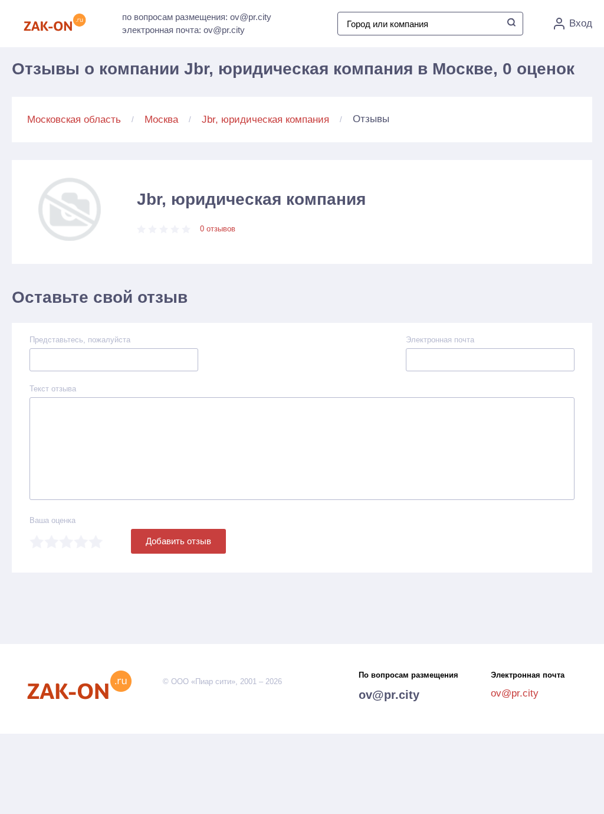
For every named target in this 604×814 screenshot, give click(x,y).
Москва (161, 119)
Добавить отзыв (178, 541)
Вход (580, 23)
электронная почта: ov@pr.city (183, 30)
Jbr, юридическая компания (265, 119)
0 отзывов (217, 228)
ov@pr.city (389, 694)
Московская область (74, 119)
